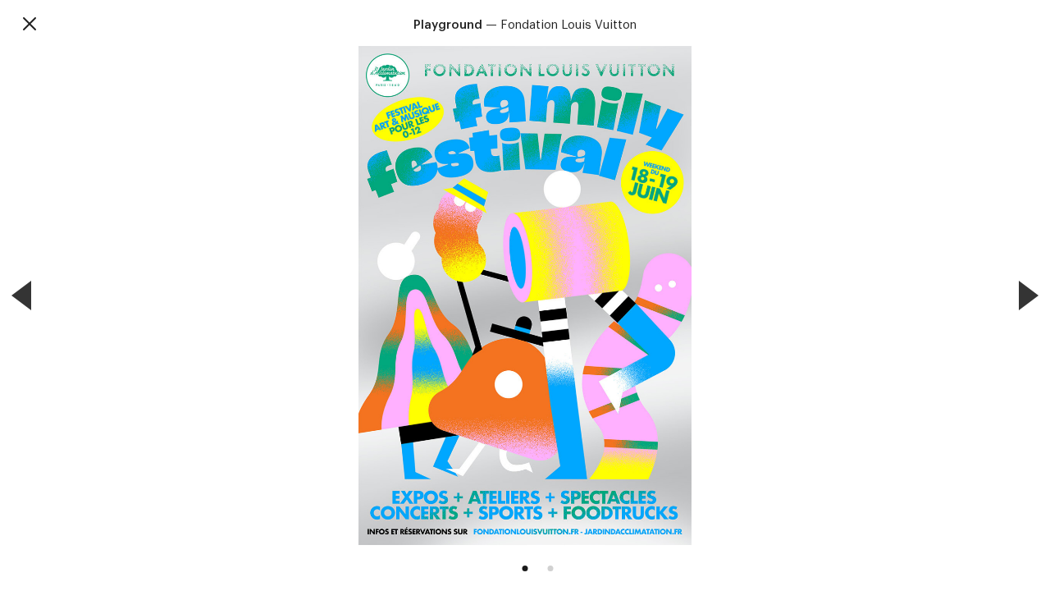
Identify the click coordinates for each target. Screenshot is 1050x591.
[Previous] (21, 295)
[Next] (1028, 295)
